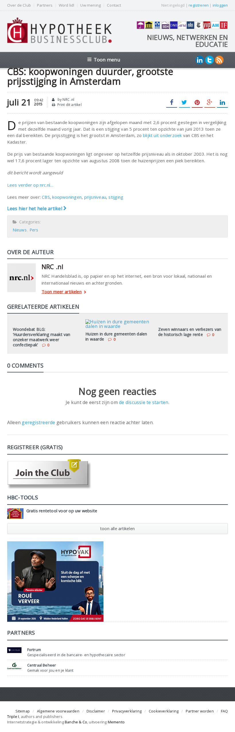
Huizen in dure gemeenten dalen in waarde (116, 336)
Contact (114, 5)
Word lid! (67, 5)
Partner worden (200, 711)
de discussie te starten (144, 402)
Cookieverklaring (164, 711)
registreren (199, 5)
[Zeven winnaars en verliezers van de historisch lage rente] (190, 321)
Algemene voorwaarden (58, 711)
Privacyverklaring (127, 711)
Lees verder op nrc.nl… (30, 185)
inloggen (220, 5)
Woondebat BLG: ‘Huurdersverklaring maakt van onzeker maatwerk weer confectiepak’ (41, 337)
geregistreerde (39, 422)
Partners (45, 5)
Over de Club (19, 5)
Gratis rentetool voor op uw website (61, 510)
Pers (34, 230)
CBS (46, 197)
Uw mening (90, 5)
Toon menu (107, 59)
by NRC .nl (66, 99)
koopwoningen (67, 197)
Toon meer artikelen (62, 291)
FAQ (224, 711)
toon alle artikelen (117, 528)
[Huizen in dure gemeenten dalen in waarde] (117, 321)
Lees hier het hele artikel (35, 208)
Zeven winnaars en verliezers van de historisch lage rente (190, 332)
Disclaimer (96, 711)
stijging (115, 197)
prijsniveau (95, 197)
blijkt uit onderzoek (163, 135)
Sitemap (22, 711)
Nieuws (20, 230)
